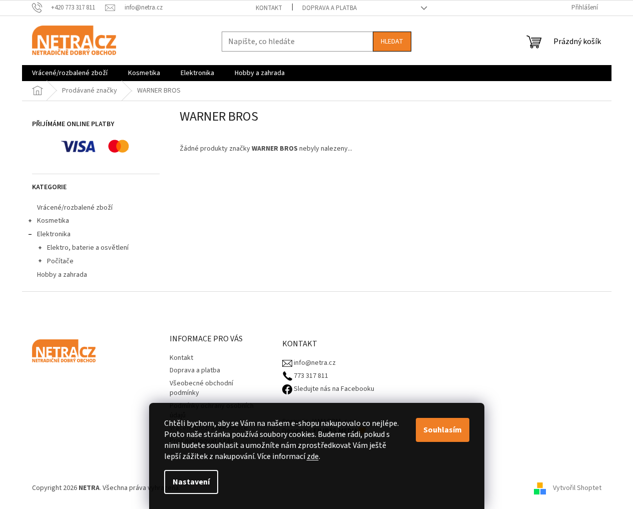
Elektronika (54, 234)
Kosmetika (53, 221)
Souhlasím (442, 429)
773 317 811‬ (310, 376)
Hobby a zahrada (62, 275)
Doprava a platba (329, 8)
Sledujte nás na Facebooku (333, 389)
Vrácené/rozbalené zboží (75, 208)
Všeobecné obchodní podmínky (201, 388)
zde (313, 456)
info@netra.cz (314, 363)
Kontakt (269, 8)
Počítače (60, 261)
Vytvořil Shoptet (577, 488)
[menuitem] (70, 73)
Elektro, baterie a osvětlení (88, 248)
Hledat (392, 42)
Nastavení (191, 481)
